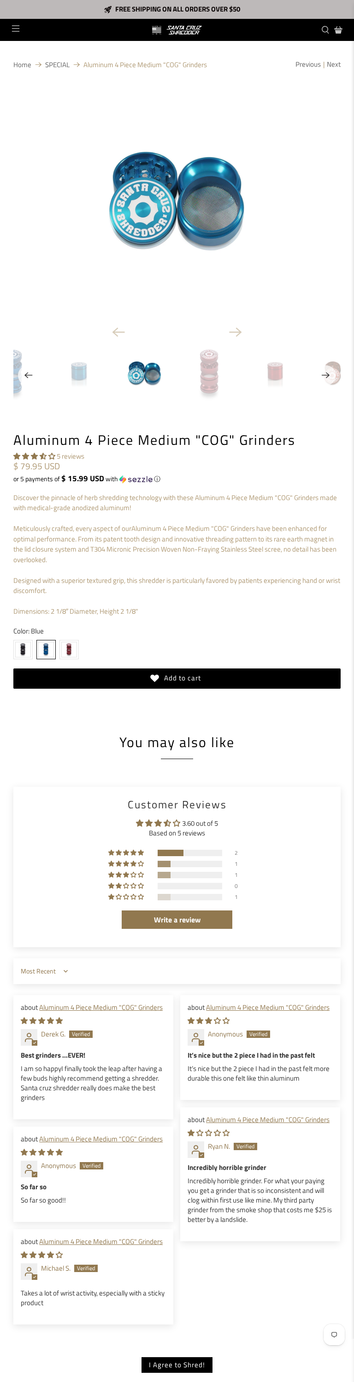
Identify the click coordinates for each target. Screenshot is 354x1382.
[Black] (23, 649)
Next (334, 64)
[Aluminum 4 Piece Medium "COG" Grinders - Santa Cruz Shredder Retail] (177, 203)
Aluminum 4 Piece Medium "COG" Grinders (101, 1007)
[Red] (69, 649)
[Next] (235, 332)
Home (22, 64)
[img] (42, 1020)
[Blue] (46, 649)
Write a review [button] (177, 919)
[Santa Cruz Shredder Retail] (177, 30)
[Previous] (118, 332)
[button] (34, 456)
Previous (308, 64)
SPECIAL (57, 64)
